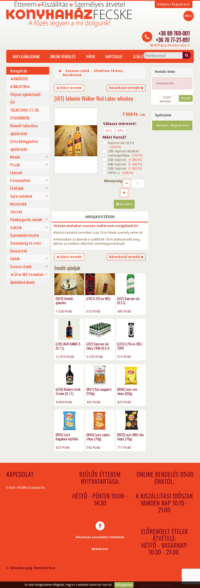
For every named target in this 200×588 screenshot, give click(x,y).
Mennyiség (113, 181)
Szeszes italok (21, 266)
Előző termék (70, 88)
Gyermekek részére (24, 235)
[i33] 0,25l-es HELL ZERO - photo (131, 329)
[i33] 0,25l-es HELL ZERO (129, 346)
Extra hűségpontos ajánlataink (24, 145)
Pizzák (15, 164)
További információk (155, 585)
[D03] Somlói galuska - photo (69, 284)
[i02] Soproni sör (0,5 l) (128, 300)
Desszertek (18, 251)
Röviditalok (72, 75)
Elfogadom (124, 585)
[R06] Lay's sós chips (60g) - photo (131, 375)
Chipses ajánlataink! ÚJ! (25, 98)
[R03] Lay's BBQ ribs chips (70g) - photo (131, 420)
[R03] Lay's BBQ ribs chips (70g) (130, 436)
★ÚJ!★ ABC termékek (26, 274)
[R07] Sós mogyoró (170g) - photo (100, 375)
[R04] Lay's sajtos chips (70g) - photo (100, 420)
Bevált (185, 98)
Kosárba (125, 204)
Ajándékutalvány (22, 282)
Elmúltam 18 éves (108, 71)
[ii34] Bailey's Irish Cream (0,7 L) (68, 391)
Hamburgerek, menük (26, 219)
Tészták (16, 211)
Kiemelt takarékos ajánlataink (24, 129)
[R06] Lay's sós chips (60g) (127, 391)
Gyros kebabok (21, 196)
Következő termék (125, 88)
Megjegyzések (100, 216)
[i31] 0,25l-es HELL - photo (100, 284)
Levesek (16, 172)
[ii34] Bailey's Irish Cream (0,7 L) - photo (69, 375)
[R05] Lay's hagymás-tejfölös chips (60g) (67, 439)
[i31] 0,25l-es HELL (98, 298)
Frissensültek (20, 180)
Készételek (18, 204)
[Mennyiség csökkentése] (127, 183)
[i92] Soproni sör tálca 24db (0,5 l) (97, 346)
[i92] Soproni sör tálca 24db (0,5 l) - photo (100, 329)
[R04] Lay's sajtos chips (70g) (98, 436)
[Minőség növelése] (124, 192)
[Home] (59, 71)
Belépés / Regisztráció (173, 4)
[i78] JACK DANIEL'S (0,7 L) (68, 346)
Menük (15, 157)
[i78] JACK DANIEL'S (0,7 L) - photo (69, 329)
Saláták (16, 227)
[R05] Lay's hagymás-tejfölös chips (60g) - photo (69, 420)
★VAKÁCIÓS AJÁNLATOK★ (20, 82)
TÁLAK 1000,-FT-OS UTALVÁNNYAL (24, 114)
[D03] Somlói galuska (64, 300)
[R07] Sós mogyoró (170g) (98, 391)
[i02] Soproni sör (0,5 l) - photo (131, 284)
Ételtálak (17, 188)
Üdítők (15, 258)
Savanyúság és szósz (25, 243)
